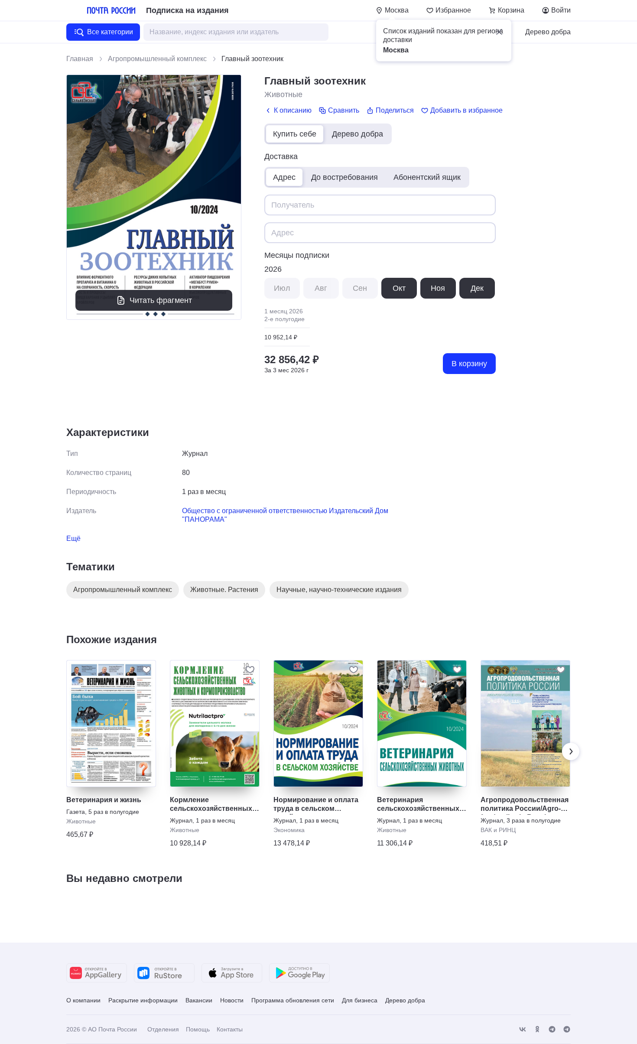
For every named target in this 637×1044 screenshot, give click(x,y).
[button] (499, 32)
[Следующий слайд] (570, 751)
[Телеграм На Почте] (552, 1029)
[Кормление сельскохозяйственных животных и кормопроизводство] (215, 723)
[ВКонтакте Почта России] (522, 1029)
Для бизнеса (359, 1000)
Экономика (289, 829)
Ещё (73, 538)
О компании (83, 1000)
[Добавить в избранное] (146, 669)
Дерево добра (548, 32)
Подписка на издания (187, 10)
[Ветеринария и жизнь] (111, 723)
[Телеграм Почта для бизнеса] (566, 1029)
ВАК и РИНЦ (498, 829)
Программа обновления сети (292, 1000)
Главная (79, 58)
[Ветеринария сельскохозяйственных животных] (422, 723)
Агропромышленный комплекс (157, 58)
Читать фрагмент (161, 300)
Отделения (163, 1029)
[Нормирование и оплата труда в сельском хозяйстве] (318, 723)
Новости (232, 1000)
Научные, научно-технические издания (339, 589)
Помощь (198, 1029)
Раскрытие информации (143, 1000)
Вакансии (198, 1000)
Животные (283, 94)
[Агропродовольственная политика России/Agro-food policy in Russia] (525, 723)
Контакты (230, 1029)
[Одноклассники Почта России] (537, 1029)
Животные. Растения (224, 589)
